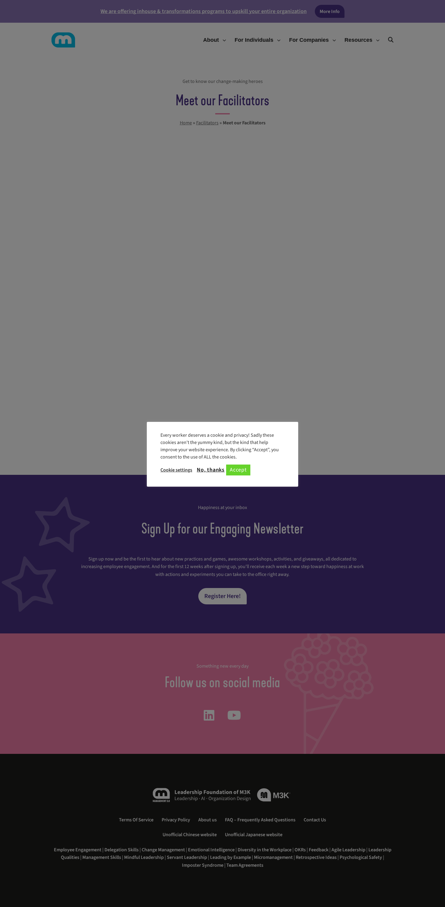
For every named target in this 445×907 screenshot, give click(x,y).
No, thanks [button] (211, 470)
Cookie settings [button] (176, 470)
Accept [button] (238, 470)
